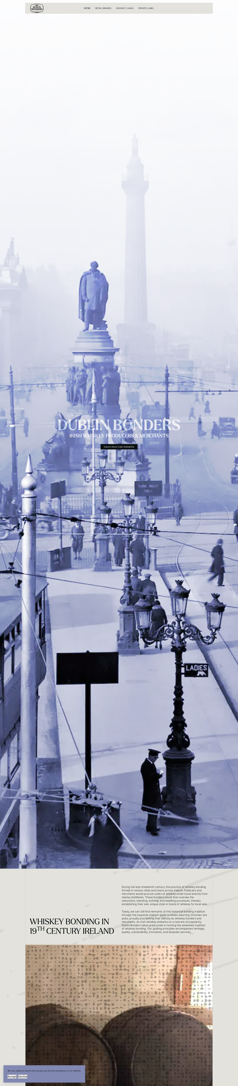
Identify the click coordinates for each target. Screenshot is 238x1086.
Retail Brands (103, 8)
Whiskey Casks (125, 8)
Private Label (146, 8)
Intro (87, 8)
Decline (22, 1076)
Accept (12, 1076)
